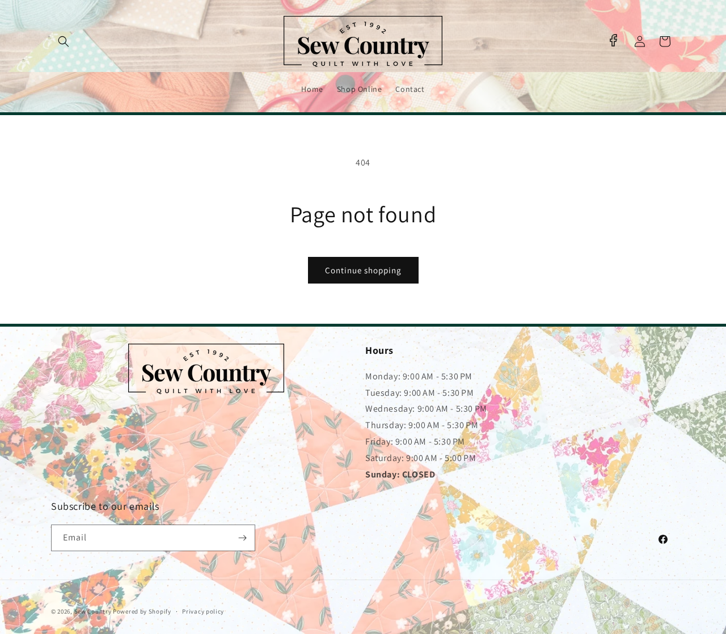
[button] (63, 41)
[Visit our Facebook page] (613, 40)
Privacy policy (203, 611)
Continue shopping (363, 270)
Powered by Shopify (142, 611)
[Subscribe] (242, 538)
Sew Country (93, 611)
